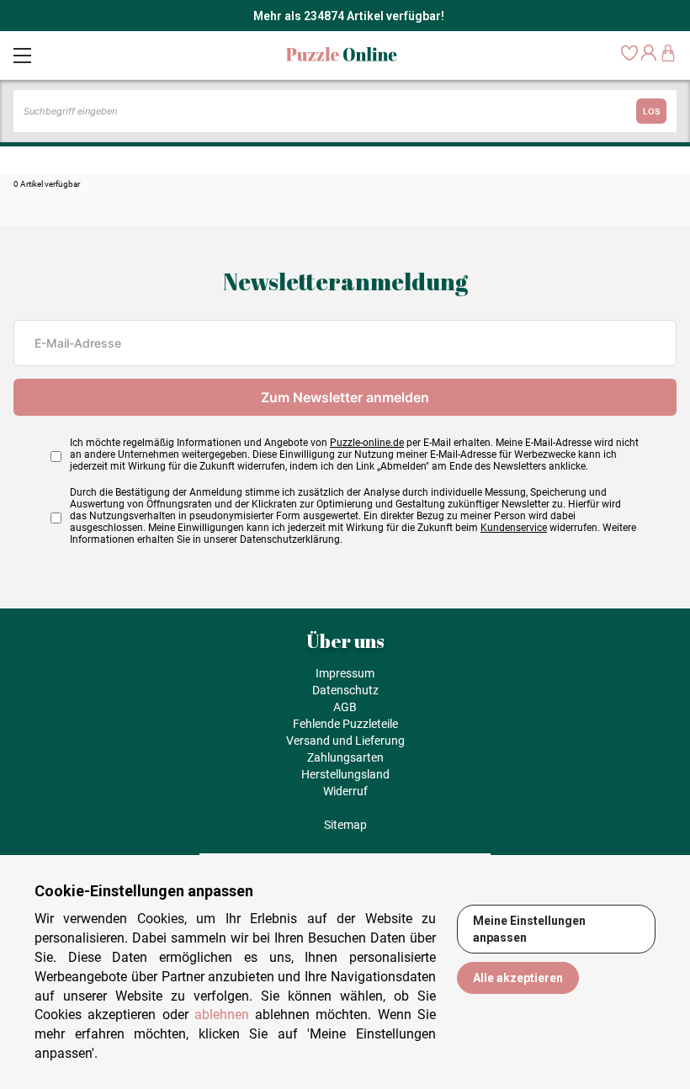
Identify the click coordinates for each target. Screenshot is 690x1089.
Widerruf (345, 791)
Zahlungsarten (345, 757)
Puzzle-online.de (367, 443)
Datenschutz (345, 690)
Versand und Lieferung (345, 740)
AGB (345, 707)
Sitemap (345, 824)
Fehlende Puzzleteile (345, 723)
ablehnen (221, 1015)
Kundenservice (513, 528)
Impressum (345, 673)
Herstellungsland (345, 774)
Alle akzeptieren (518, 978)
